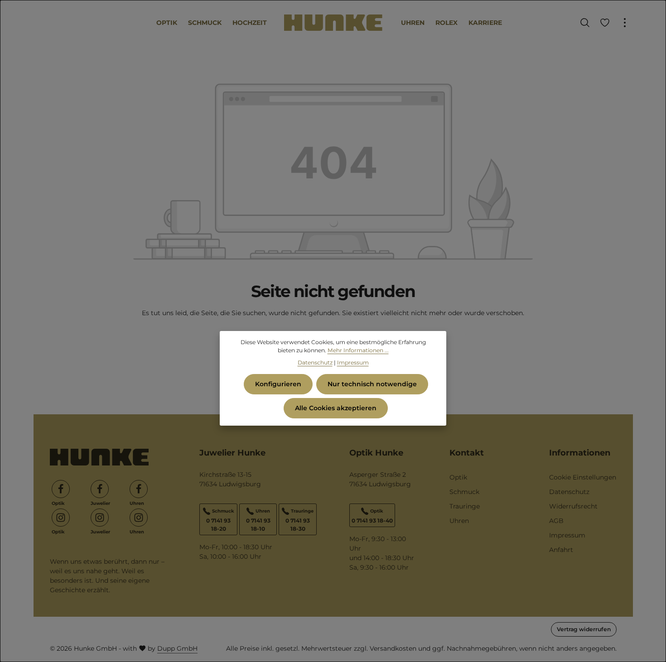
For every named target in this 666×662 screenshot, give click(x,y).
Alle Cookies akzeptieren (335, 408)
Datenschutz (569, 492)
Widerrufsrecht (573, 506)
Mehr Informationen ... (358, 350)
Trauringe (464, 506)
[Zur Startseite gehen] (333, 22)
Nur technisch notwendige (372, 384)
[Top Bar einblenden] (625, 23)
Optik (458, 477)
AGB (556, 521)
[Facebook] (61, 489)
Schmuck (464, 492)
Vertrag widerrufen (584, 629)
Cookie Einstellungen (582, 477)
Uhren (459, 521)
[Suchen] (585, 23)
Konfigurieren (278, 384)
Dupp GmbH (177, 648)
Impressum (567, 535)
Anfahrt (561, 550)
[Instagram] (61, 517)
